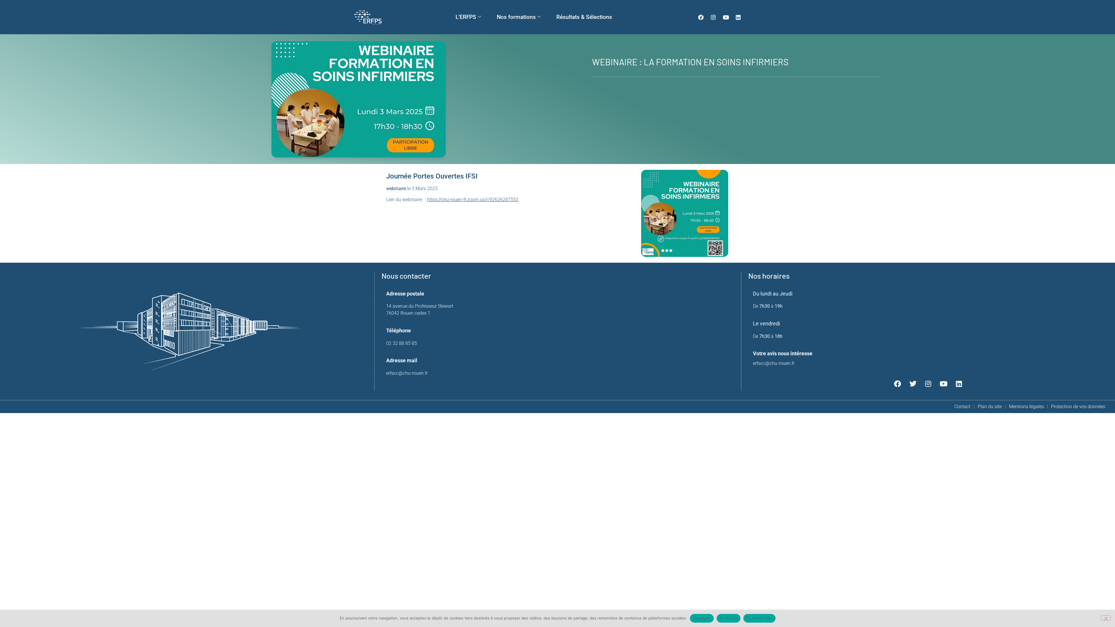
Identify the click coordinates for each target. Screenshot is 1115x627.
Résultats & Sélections (584, 17)
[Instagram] (713, 17)
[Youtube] (725, 17)
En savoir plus (759, 618)
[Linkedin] (738, 17)
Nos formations (516, 17)
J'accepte (702, 618)
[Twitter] (913, 384)
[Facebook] (700, 17)
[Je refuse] (1106, 618)
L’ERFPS (466, 17)
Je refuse (729, 618)
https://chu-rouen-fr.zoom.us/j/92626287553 (472, 199)
